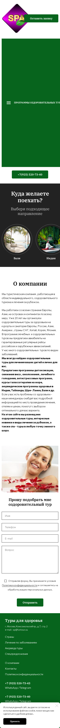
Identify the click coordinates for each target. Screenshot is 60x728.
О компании (12, 662)
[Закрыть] (56, 705)
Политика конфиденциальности (24, 674)
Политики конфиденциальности (19, 585)
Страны (9, 636)
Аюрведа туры (14, 648)
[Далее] (55, 242)
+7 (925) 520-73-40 (17, 696)
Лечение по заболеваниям (21, 642)
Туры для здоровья (23, 620)
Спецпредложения (16, 653)
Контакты (10, 668)
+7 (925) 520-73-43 (17, 683)
